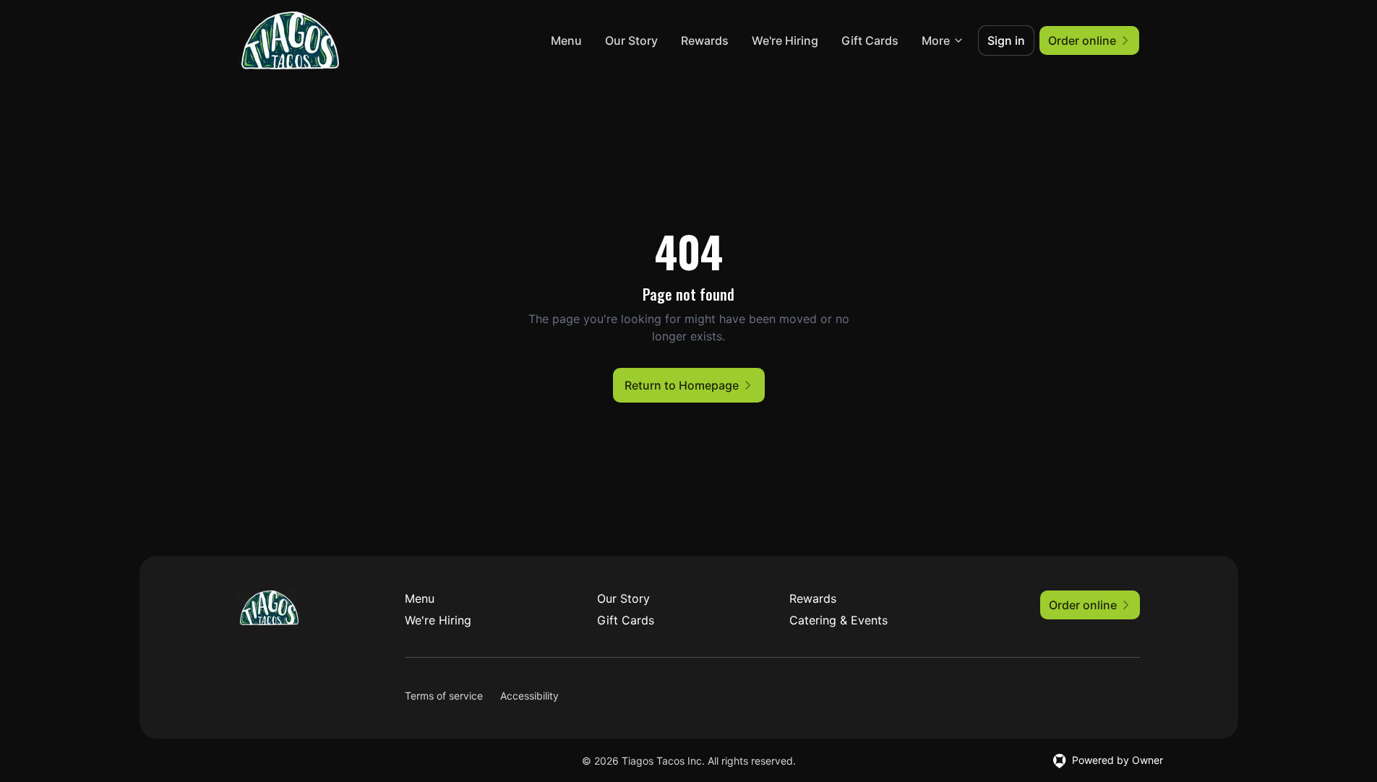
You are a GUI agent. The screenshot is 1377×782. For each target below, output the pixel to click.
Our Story (631, 40)
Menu (566, 40)
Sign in (1006, 40)
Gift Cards (869, 40)
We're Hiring (785, 40)
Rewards (705, 40)
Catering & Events (838, 620)
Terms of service (444, 695)
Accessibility (529, 695)
